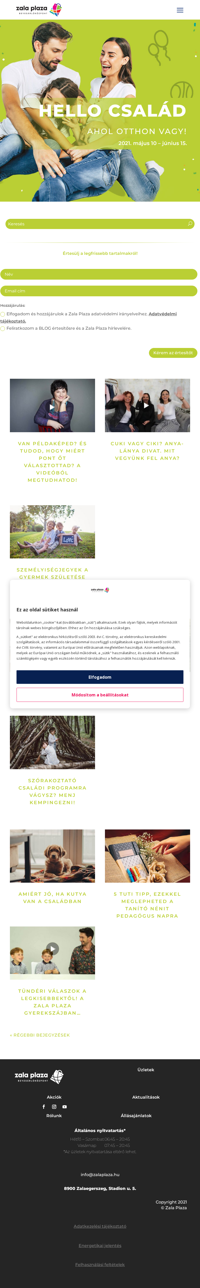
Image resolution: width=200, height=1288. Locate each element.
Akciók (54, 1097)
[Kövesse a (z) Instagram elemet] (54, 1107)
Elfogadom (100, 677)
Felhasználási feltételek (100, 1264)
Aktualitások (146, 1097)
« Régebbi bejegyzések (40, 1035)
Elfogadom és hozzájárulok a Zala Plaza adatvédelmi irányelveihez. (88, 317)
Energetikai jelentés (100, 1245)
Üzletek (146, 1069)
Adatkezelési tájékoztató (100, 1226)
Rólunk (54, 1115)
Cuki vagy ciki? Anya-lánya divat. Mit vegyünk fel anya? (147, 451)
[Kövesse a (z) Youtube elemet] (64, 1107)
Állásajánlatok (136, 1115)
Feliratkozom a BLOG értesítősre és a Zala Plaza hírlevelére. (69, 328)
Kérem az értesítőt (173, 352)
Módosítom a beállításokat (100, 694)
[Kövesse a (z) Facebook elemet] (44, 1107)
